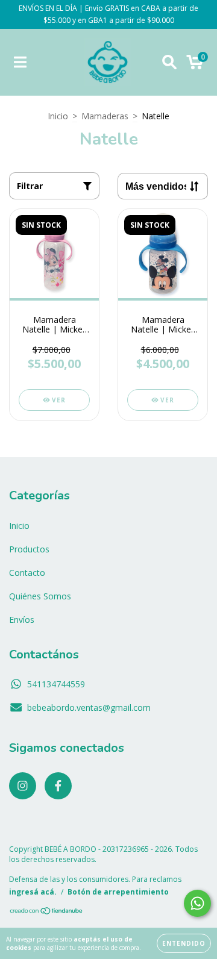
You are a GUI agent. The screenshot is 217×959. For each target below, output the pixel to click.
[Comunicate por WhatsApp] (197, 903)
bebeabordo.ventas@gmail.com (89, 707)
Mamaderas (104, 116)
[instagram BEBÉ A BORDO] (22, 785)
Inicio (58, 116)
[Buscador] (169, 62)
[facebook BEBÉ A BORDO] (58, 785)
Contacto (27, 572)
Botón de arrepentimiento (118, 892)
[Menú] (20, 62)
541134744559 (56, 684)
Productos (29, 549)
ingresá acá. (33, 892)
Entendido (184, 943)
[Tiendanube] (46, 912)
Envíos (21, 619)
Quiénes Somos (40, 596)
